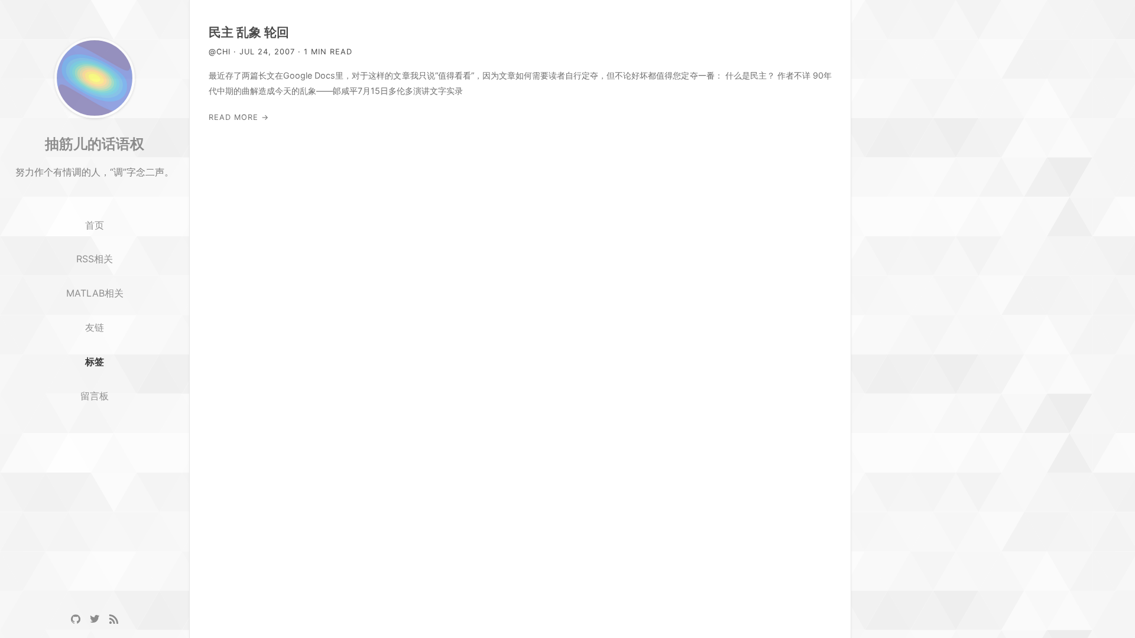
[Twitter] (94, 619)
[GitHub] (75, 619)
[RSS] (113, 619)
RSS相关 (94, 259)
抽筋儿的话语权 (94, 143)
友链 (94, 327)
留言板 (94, 396)
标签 (94, 361)
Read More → (239, 117)
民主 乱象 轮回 (249, 32)
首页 (94, 225)
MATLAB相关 (95, 293)
